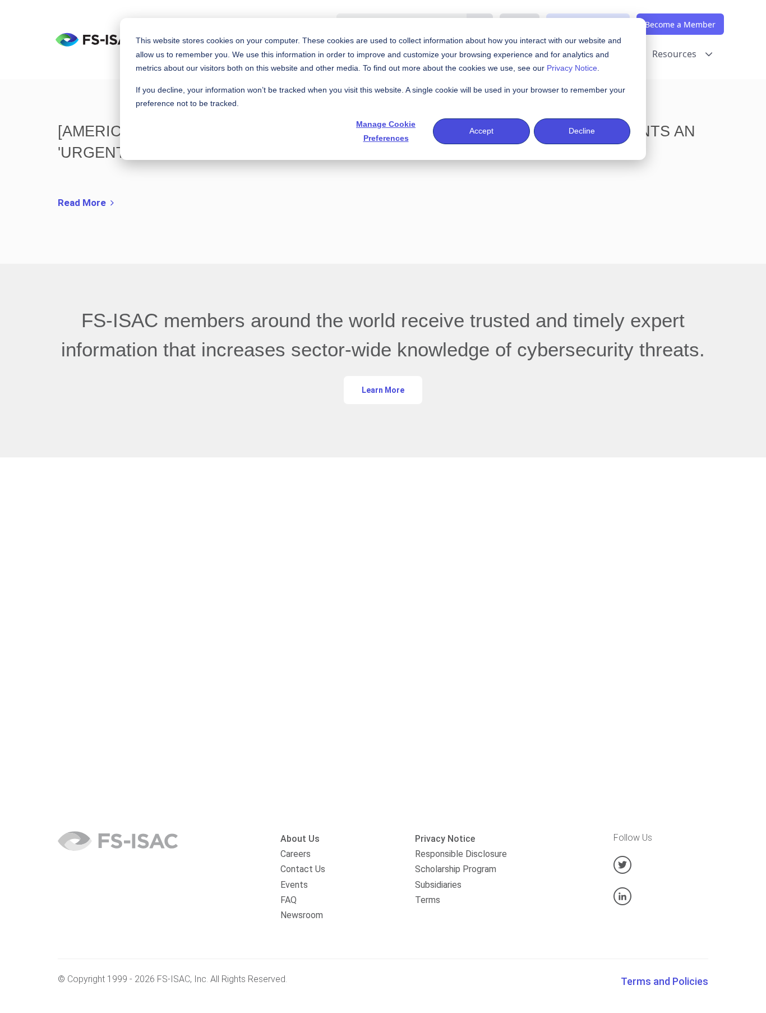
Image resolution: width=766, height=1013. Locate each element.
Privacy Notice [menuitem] (445, 838)
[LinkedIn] (660, 896)
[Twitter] (660, 865)
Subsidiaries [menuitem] (438, 884)
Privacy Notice (572, 67)
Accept (481, 130)
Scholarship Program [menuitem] (455, 869)
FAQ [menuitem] (288, 900)
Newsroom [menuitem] (301, 915)
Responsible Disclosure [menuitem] (461, 854)
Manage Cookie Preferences (386, 131)
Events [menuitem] (294, 884)
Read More (84, 202)
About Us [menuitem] (300, 838)
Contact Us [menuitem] (302, 869)
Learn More (383, 390)
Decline (582, 130)
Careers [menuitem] (295, 854)
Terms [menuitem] (427, 900)
